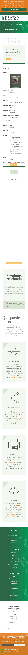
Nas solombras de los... (14, 235)
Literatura (14, 593)
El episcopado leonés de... (14, 188)
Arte (14, 576)
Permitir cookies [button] (20, 644)
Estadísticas (7, 651)
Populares (14, 542)
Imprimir (14, 172)
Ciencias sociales (14, 578)
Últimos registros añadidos (14, 535)
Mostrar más (14, 567)
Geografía (14, 583)
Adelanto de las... (14, 552)
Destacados (14, 540)
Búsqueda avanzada (10, 29)
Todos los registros (14, 533)
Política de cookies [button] (7, 641)
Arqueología (14, 588)
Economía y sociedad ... (14, 250)
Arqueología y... (15, 555)
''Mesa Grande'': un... (14, 558)
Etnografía (14, 581)
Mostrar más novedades (14, 263)
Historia (14, 586)
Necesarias (7, 649)
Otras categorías (14, 595)
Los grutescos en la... (14, 204)
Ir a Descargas (14, 9)
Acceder (13, 164)
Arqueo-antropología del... (15, 564)
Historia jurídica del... (14, 219)
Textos (14, 598)
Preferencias (15, 649)
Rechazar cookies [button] (8, 644)
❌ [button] (26, 635)
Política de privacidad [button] (18, 641)
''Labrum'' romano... (15, 561)
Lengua (14, 590)
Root (16, 191)
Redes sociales (16, 651)
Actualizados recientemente (14, 537)
